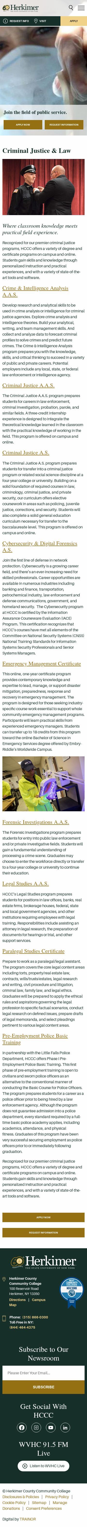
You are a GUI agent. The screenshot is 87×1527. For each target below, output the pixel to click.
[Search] (71, 8)
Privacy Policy (57, 1497)
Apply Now (23, 124)
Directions (17, 1300)
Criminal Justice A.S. (25, 452)
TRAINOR (28, 1519)
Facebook (22, 1427)
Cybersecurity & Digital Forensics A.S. (39, 546)
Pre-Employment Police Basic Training (35, 1039)
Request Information (64, 124)
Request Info (19, 21)
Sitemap (39, 1502)
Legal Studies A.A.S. (25, 883)
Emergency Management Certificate (41, 663)
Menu (81, 8)
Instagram (36, 1427)
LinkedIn (65, 1427)
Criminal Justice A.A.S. (28, 385)
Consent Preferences (44, 1508)
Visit (42, 21)
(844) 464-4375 (22, 1327)
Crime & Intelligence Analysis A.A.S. (35, 291)
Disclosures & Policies (20, 1497)
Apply (74, 21)
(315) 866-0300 (35, 1317)
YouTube (51, 1427)
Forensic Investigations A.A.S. (35, 821)
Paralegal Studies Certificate (33, 950)
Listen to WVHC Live (47, 1466)
